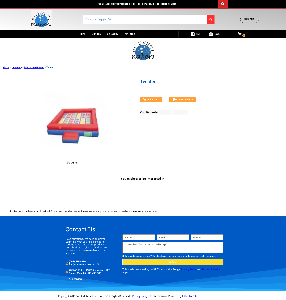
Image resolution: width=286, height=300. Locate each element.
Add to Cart (152, 99)
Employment (130, 34)
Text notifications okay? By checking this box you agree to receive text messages (170, 256)
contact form (77, 250)
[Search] (210, 19)
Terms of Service (211, 269)
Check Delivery (184, 99)
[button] (223, 4)
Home (83, 34)
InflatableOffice (190, 296)
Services (96, 34)
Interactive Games (34, 67)
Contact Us (112, 34)
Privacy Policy (188, 269)
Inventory (17, 67)
